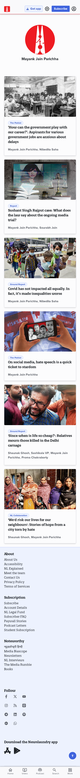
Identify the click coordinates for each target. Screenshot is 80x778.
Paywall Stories (15, 621)
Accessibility (13, 564)
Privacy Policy (14, 582)
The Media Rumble (18, 664)
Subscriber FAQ (15, 616)
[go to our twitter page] (15, 697)
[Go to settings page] (72, 755)
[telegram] (6, 715)
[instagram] (6, 706)
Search (55, 773)
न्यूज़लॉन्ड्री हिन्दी (13, 647)
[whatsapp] (15, 724)
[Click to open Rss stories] (15, 706)
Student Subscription (19, 630)
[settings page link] (47, 9)
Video (25, 771)
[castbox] (6, 724)
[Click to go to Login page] (74, 9)
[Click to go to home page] (7, 9)
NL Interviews (14, 660)
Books (8, 669)
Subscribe (60, 9)
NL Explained (13, 568)
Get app (35, 9)
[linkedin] (15, 715)
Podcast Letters (15, 625)
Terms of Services (17, 586)
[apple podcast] (24, 706)
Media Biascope (15, 651)
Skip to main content (22, 25)
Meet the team (14, 573)
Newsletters (13, 656)
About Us (10, 559)
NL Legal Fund (14, 612)
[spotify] (24, 715)
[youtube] (24, 697)
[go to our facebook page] (6, 697)
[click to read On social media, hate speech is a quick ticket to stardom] (40, 331)
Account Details (15, 607)
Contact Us (12, 577)
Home (10, 771)
